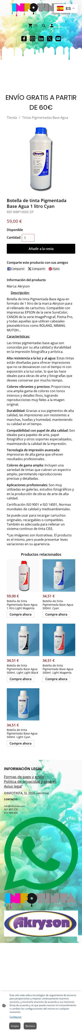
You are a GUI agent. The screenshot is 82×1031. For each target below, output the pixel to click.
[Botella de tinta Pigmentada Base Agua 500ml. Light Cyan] (23, 704)
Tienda (12, 117)
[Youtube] (58, 38)
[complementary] (66, 9)
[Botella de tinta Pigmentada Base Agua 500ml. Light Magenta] (59, 640)
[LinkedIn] (41, 38)
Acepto (15, 1026)
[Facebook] (24, 38)
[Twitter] (49, 38)
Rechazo (30, 1026)
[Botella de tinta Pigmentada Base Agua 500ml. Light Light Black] (23, 640)
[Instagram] (32, 38)
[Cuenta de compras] (51, 25)
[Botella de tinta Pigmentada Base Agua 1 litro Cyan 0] (41, 158)
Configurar (15, 1017)
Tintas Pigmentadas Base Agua (45, 117)
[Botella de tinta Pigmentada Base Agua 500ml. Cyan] (59, 575)
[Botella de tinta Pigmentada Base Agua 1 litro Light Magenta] (23, 575)
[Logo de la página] (41, 10)
